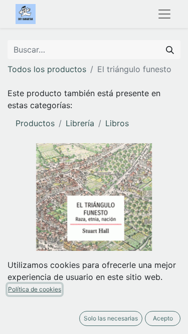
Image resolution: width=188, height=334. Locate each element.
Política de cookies (34, 289)
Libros (117, 123)
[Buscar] (169, 49)
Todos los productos (47, 69)
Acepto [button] (163, 318)
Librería (80, 123)
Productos (35, 123)
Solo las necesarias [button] (111, 318)
